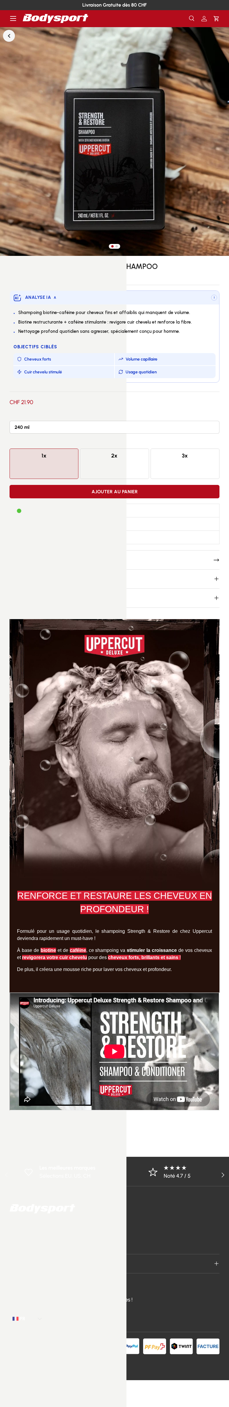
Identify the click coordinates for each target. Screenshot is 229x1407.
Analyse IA (40, 297)
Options (18, 415)
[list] (114, 141)
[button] (216, 19)
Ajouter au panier (115, 491)
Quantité (19, 442)
